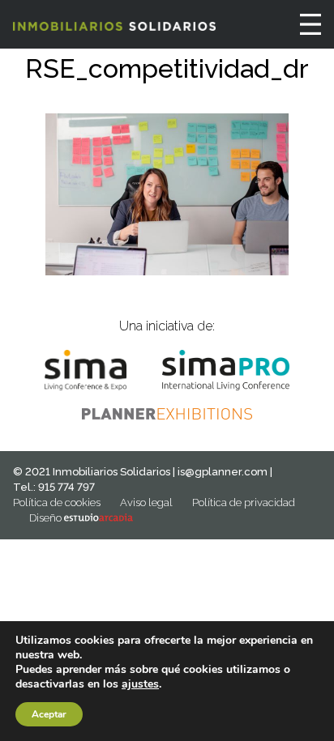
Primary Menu (310, 24)
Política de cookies (57, 502)
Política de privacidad (243, 502)
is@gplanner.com (223, 472)
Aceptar (49, 714)
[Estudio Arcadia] (98, 518)
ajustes (140, 684)
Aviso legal (146, 502)
